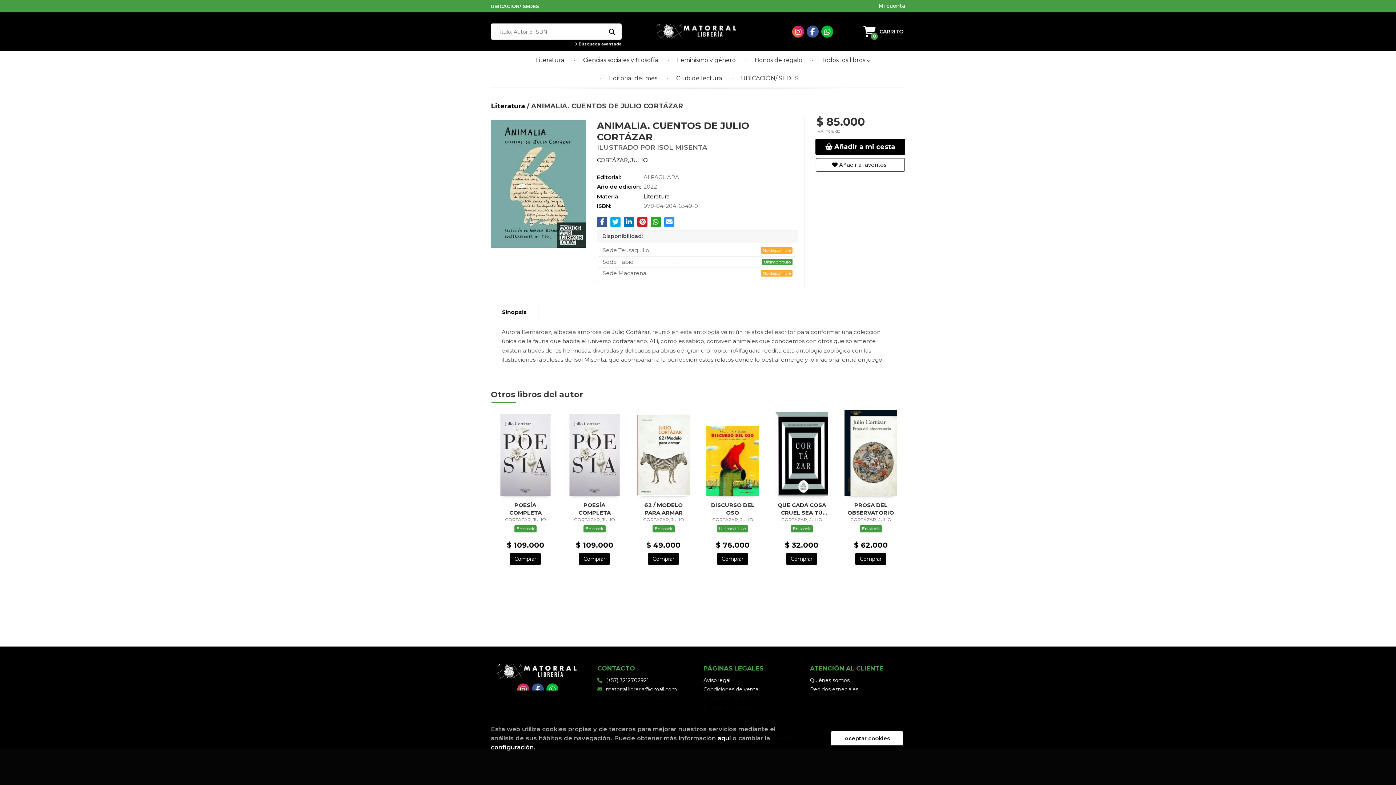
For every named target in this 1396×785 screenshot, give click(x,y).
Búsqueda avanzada (600, 44)
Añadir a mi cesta (864, 147)
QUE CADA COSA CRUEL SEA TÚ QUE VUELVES (802, 509)
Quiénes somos (830, 680)
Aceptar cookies (867, 738)
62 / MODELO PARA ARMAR (663, 509)
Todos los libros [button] (844, 60)
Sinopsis (514, 312)
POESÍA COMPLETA (525, 509)
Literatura (509, 106)
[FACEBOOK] (813, 32)
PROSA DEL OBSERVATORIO (870, 509)
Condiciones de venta (730, 689)
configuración (512, 747)
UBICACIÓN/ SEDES (515, 6)
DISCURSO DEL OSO (732, 509)
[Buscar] (612, 32)
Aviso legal (716, 680)
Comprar (525, 559)
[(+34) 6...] (827, 32)
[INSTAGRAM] (798, 32)
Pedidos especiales (834, 689)
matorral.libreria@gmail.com (641, 689)
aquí (724, 738)
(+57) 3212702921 (627, 680)
